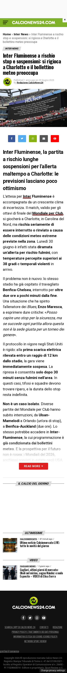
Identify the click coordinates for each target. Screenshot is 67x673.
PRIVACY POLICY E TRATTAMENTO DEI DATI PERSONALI (35, 632)
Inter (27, 196)
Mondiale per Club (47, 213)
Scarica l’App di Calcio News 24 (20, 627)
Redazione (57, 627)
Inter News (21, 34)
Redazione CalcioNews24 (30, 82)
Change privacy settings (53, 670)
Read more (32, 466)
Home (7, 34)
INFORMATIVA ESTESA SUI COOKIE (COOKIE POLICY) (35, 636)
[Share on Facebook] (11, 138)
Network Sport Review (35, 641)
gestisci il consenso (9, 651)
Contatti (44, 627)
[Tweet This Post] (22, 138)
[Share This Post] (33, 138)
